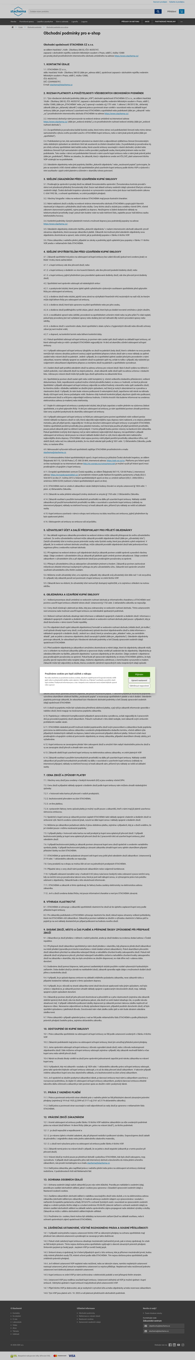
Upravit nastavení (139, 680)
